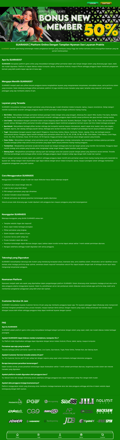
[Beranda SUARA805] (17, 3)
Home (17, 437)
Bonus (81, 437)
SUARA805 (5, 49)
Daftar (60, 437)
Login (38, 437)
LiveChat (102, 437)
